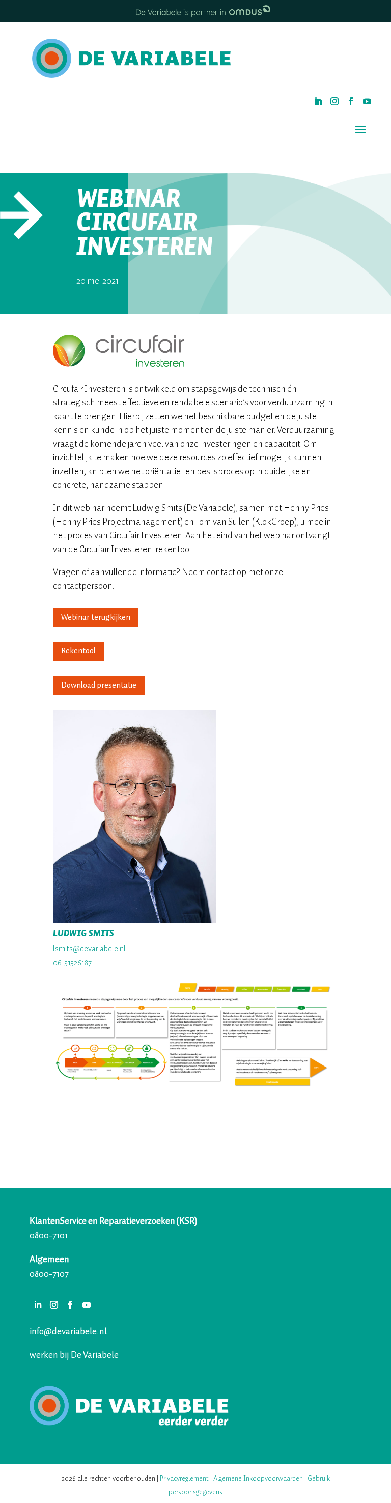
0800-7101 (49, 1235)
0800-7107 (49, 1273)
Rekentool (78, 651)
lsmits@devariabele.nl (89, 949)
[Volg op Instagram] (334, 101)
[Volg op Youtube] (367, 101)
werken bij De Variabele (74, 1354)
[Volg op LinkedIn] (318, 101)
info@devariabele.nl (68, 1331)
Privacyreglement (185, 1478)
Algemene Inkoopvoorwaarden (258, 1478)
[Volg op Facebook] (351, 101)
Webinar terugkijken (95, 617)
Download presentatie (98, 685)
